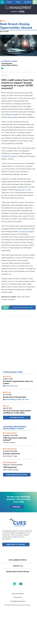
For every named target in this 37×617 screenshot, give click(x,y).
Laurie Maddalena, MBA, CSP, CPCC (17, 399)
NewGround (19, 190)
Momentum (12, 156)
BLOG (17, 409)
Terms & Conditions (17, 594)
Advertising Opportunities (17, 572)
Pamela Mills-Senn (11, 386)
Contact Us (18, 566)
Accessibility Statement (17, 601)
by (4, 386)
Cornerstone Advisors (26, 231)
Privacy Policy (17, 597)
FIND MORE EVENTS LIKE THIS (17, 475)
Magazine (27, 2)
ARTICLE (18, 380)
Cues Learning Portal (17, 560)
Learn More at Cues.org (15, 544)
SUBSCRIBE (16, 507)
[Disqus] (18, 342)
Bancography (13, 117)
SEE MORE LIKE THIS (17, 417)
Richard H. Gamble (10, 61)
